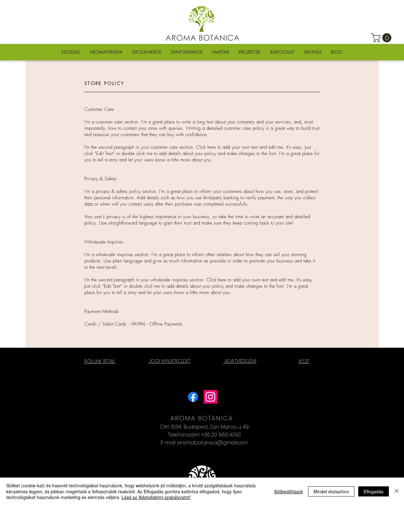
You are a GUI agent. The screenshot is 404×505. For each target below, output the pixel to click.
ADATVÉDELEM (239, 361)
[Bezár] (396, 491)
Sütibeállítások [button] (288, 491)
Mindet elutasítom (331, 491)
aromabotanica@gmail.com (212, 442)
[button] (106, 52)
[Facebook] (193, 397)
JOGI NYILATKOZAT (169, 361)
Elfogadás (373, 491)
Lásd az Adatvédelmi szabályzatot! (156, 497)
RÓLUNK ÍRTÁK (100, 361)
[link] (382, 37)
